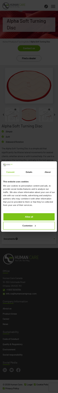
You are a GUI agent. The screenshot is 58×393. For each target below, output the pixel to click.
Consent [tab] (10, 172)
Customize (27, 225)
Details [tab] (29, 172)
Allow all (29, 217)
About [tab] (48, 172)
